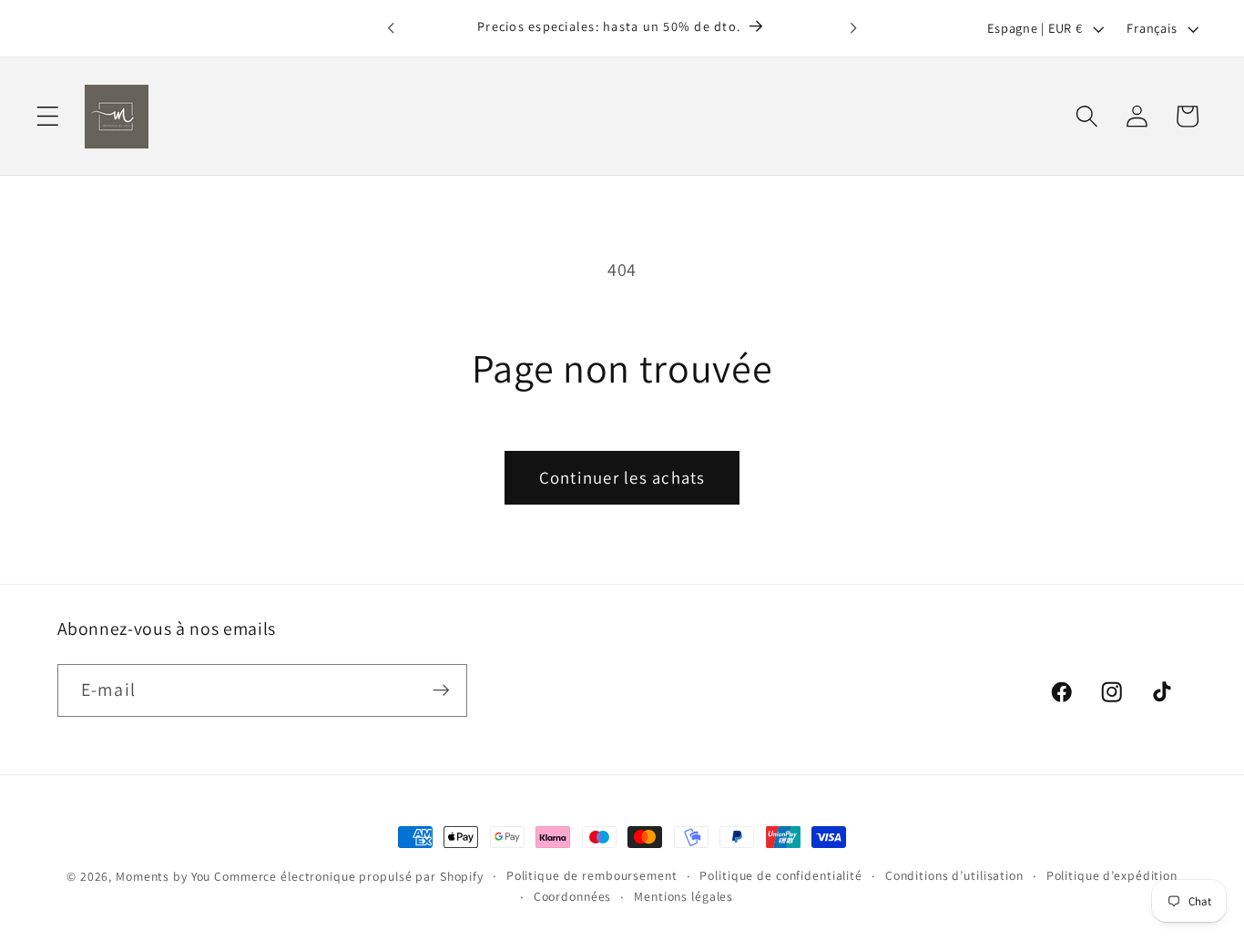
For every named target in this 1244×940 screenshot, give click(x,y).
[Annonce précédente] (391, 28)
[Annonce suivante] (853, 28)
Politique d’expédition (1112, 875)
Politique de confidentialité (780, 875)
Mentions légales (683, 896)
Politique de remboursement (592, 875)
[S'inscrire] (441, 690)
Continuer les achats (622, 477)
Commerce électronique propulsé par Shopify (349, 876)
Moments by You (163, 876)
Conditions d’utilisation (954, 875)
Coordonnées (573, 896)
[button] (48, 116)
